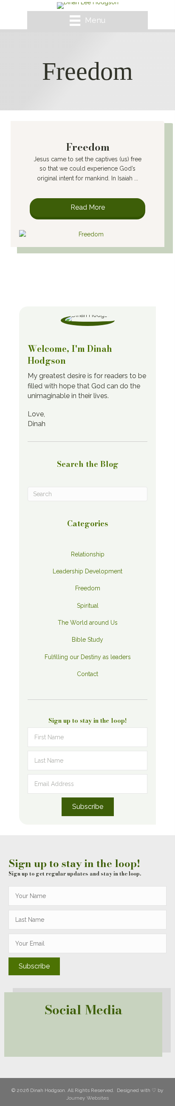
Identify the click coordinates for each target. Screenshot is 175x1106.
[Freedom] (87, 234)
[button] (87, 207)
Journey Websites (87, 1098)
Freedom (88, 147)
